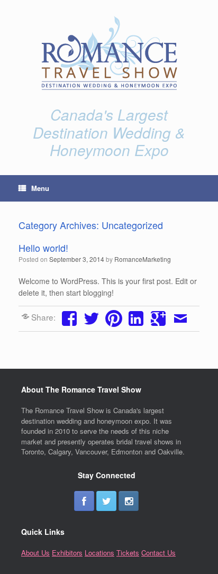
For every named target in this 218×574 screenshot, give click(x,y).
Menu (40, 188)
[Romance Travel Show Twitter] (106, 501)
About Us (35, 553)
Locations (99, 553)
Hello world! (43, 247)
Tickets (127, 553)
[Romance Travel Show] (109, 53)
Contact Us (158, 553)
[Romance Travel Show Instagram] (129, 501)
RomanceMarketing (142, 258)
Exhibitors (67, 553)
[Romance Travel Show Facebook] (84, 501)
